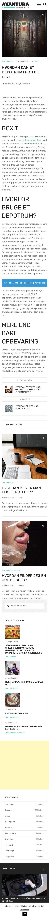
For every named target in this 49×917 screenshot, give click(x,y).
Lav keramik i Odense (17, 713)
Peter (37, 62)
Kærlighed (14, 688)
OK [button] (25, 914)
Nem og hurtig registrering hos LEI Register (23, 727)
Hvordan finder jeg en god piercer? (24, 578)
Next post (23, 399)
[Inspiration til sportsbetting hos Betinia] (25, 885)
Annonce (9, 61)
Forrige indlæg (26, 380)
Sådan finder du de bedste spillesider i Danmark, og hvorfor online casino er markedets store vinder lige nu (23, 649)
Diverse (17, 570)
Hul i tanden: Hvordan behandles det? (24, 683)
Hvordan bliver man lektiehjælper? (21, 490)
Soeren (21, 585)
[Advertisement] (24, 765)
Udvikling (21, 733)
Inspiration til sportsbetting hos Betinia (23, 899)
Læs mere (24, 910)
